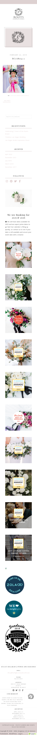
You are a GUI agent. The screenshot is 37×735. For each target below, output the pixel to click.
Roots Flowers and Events (18, 14)
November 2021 (10, 157)
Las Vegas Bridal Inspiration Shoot (17, 140)
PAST (7, 100)
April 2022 (8, 154)
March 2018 (9, 164)
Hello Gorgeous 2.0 (20, 731)
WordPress (13, 734)
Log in (20, 734)
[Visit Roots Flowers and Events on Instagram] (7, 182)
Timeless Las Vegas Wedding (15, 137)
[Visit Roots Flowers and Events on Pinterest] (11, 182)
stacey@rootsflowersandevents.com (18, 673)
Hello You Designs (18, 727)
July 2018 (8, 161)
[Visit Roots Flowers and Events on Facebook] (20, 182)
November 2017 (10, 167)
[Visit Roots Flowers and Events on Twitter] (15, 182)
